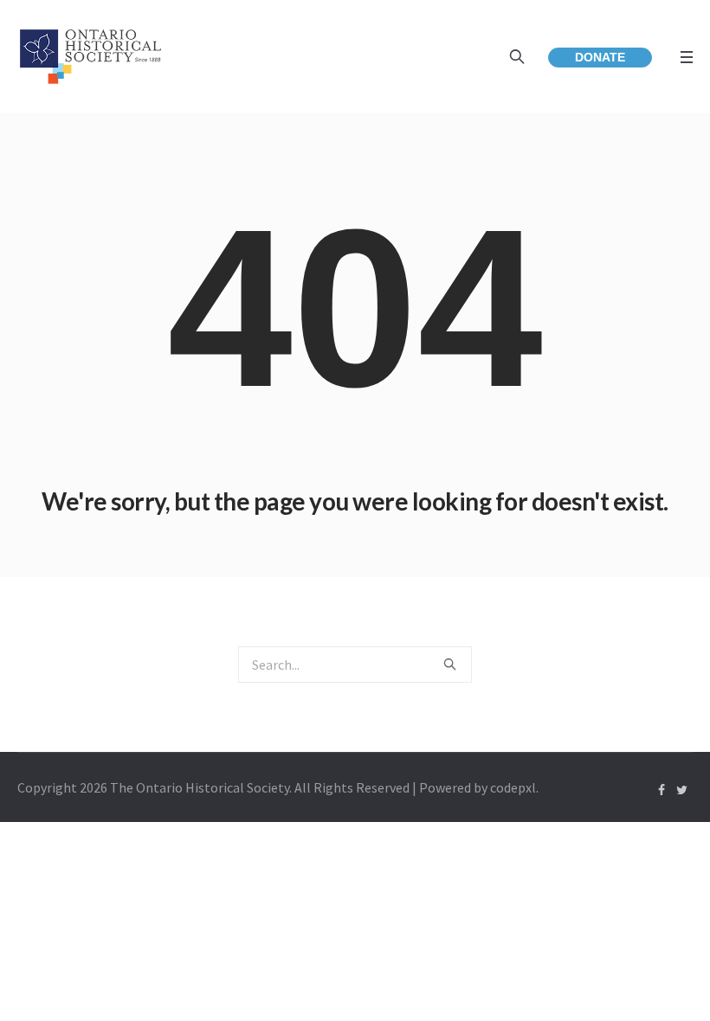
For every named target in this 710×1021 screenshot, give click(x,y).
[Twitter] (681, 790)
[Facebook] (661, 790)
